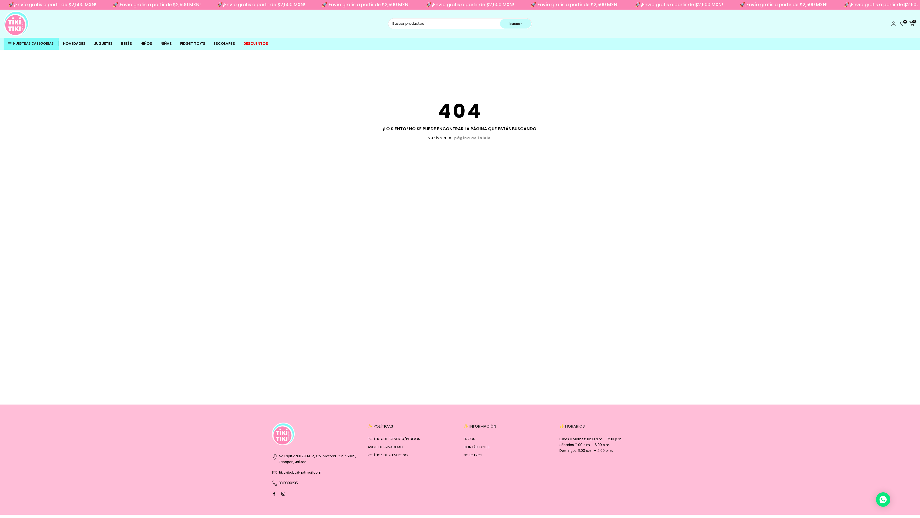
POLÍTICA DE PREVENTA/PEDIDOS (394, 439)
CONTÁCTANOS (476, 447)
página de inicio (472, 137)
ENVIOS (469, 439)
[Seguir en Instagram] (283, 494)
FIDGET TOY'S (192, 43)
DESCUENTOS (255, 43)
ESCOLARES (224, 43)
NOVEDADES (74, 43)
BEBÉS (126, 43)
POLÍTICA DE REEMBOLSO (388, 455)
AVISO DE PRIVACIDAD (385, 447)
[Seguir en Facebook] (274, 494)
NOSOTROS (473, 455)
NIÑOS (146, 43)
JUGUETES (103, 43)
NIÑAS (166, 43)
